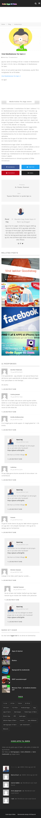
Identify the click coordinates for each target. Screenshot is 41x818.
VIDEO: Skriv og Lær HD (28, 767)
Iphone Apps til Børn (9, 720)
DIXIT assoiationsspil (19, 679)
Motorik (5, 729)
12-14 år (15, 707)
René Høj (5, 57)
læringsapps (15, 752)
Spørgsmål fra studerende (21, 670)
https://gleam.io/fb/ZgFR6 (15, 450)
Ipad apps (22, 716)
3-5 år (13, 703)
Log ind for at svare (9, 389)
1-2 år (5, 703)
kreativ (22, 720)
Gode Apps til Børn (31, 712)
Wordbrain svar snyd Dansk (26, 799)
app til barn (7, 712)
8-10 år (27, 703)
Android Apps (25, 707)
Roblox (14, 660)
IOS (15, 716)
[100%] (6, 664)
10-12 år (6, 707)
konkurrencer (14, 57)
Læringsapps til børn (10, 724)
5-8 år (20, 703)
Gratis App (6, 716)
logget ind (13, 636)
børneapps (17, 712)
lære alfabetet (25, 752)
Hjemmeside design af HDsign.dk (27, 814)
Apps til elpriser (17, 651)
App (34, 707)
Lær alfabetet (32, 720)
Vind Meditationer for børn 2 (11, 76)
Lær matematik (25, 724)
